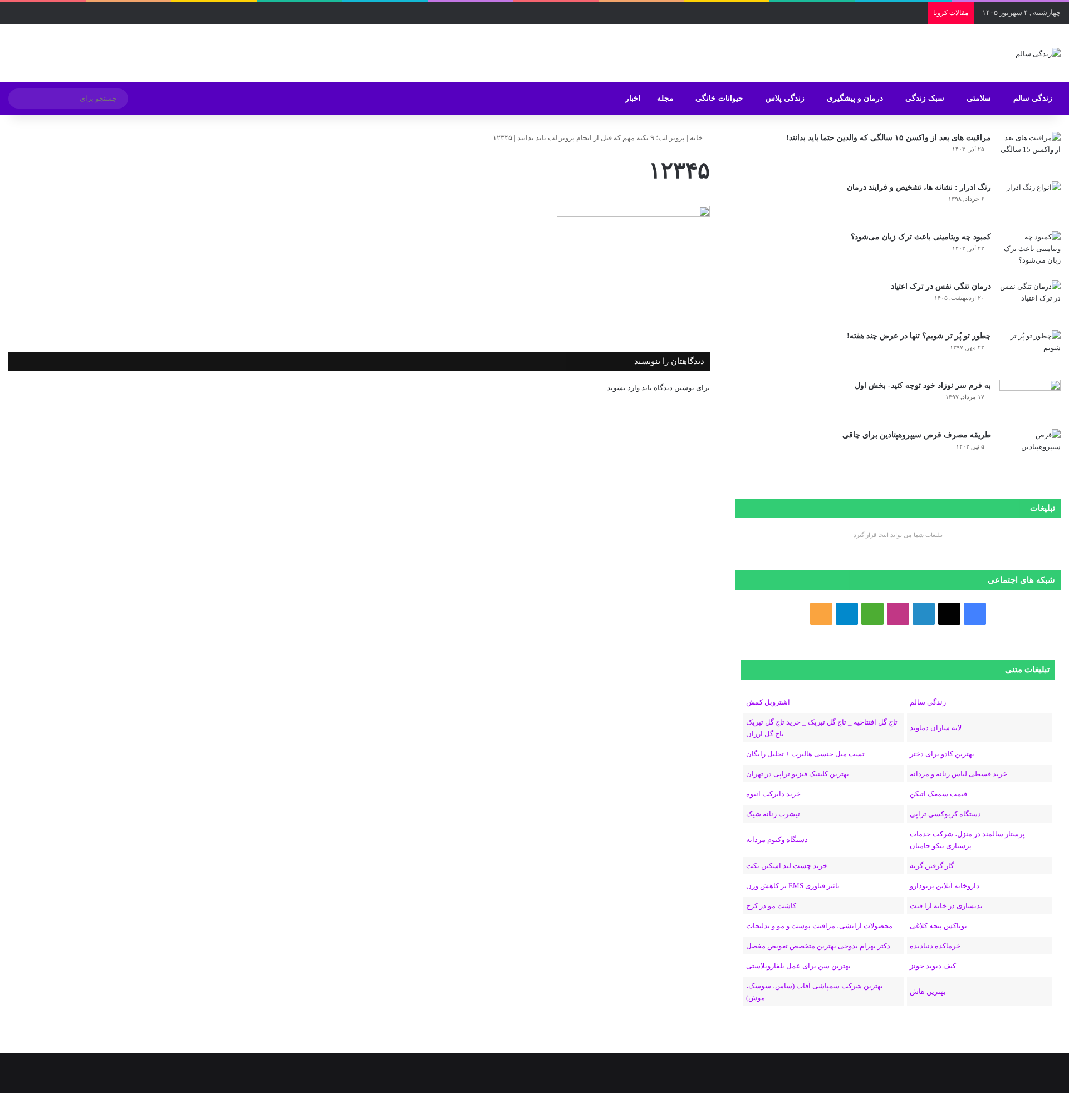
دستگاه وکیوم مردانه (777, 839)
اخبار (633, 98)
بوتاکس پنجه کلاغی (938, 926)
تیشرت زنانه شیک (773, 814)
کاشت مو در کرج (771, 906)
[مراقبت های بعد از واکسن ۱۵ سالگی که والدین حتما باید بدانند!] (1030, 153)
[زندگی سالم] (1038, 53)
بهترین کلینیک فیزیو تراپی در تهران (797, 774)
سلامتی (979, 98)
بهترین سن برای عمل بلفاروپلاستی (798, 966)
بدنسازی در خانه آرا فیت (946, 906)
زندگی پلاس (785, 98)
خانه (697, 138)
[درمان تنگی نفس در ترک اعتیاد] (1030, 301)
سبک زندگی (924, 98)
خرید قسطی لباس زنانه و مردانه (958, 774)
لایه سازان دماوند (936, 727)
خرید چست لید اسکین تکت (786, 865)
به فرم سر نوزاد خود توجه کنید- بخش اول (923, 385)
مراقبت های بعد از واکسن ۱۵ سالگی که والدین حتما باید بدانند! (888, 138)
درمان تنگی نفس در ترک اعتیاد (941, 286)
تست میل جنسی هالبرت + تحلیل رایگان (805, 754)
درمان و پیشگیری (855, 98)
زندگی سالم (1032, 98)
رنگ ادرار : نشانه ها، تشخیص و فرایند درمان (919, 187)
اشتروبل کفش (768, 702)
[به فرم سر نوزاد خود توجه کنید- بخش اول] (1030, 400)
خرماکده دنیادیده (935, 946)
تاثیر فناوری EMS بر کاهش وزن (793, 886)
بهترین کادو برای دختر (942, 754)
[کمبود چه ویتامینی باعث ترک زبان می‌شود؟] (1030, 252)
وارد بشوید (623, 387)
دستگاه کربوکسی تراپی (945, 814)
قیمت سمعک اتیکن (938, 794)
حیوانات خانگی (719, 98)
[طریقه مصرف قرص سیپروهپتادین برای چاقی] (1030, 450)
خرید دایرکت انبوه (773, 794)
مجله (665, 98)
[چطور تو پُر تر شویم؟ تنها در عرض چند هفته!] (1030, 351)
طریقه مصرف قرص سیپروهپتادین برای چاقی (916, 435)
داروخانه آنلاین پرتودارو (944, 886)
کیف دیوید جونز (933, 966)
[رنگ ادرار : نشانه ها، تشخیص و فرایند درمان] (1030, 202)
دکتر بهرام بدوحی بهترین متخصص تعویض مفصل (818, 946)
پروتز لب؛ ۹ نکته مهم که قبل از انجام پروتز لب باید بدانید (601, 138)
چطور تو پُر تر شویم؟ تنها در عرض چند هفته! (919, 336)
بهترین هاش (928, 991)
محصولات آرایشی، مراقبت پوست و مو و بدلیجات (819, 926)
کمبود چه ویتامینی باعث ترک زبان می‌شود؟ (921, 237)
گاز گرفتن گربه (932, 865)
